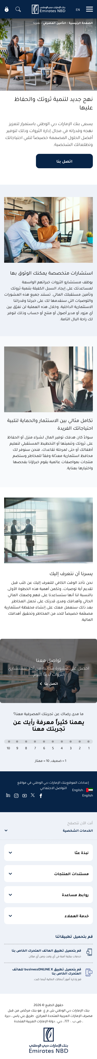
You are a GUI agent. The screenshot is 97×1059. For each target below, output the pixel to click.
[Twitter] (33, 795)
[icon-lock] (6, 9)
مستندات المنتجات (71, 873)
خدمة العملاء (77, 915)
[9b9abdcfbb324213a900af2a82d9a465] (48, 9)
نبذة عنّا (81, 852)
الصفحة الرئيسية (81, 23)
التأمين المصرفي (54, 23)
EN (78, 9)
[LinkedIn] (8, 795)
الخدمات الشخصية (78, 830)
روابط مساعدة (75, 894)
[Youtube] (25, 795)
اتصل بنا (64, 161)
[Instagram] (16, 795)
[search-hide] (18, 9)
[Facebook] (41, 795)
